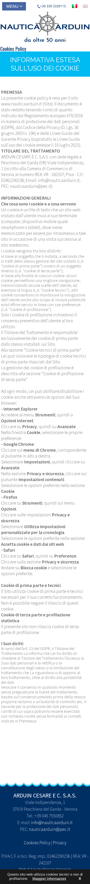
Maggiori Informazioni (49, 879)
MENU (12, 6)
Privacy (59, 843)
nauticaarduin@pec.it (49, 829)
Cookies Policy (37, 843)
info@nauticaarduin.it (52, 822)
